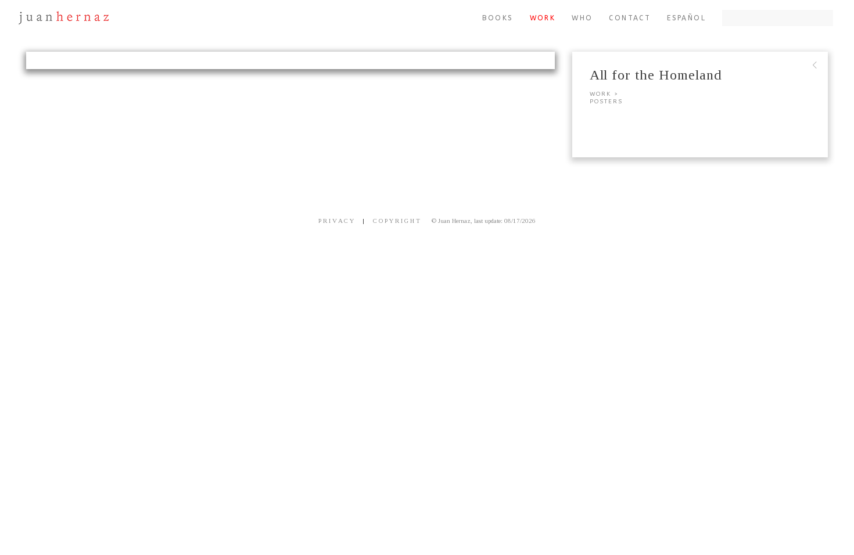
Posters (606, 101)
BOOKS (498, 18)
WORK (543, 18)
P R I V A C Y (336, 220)
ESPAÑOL (686, 18)
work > (604, 94)
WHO (582, 18)
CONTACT (630, 18)
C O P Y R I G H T (396, 220)
